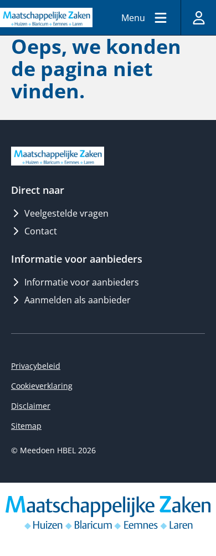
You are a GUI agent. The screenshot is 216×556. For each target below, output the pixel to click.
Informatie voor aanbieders (81, 282)
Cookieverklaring (42, 385)
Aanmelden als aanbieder (77, 300)
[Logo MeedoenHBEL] (46, 17)
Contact (40, 231)
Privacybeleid (35, 365)
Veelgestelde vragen (66, 213)
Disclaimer (30, 405)
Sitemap (26, 425)
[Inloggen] (198, 17)
